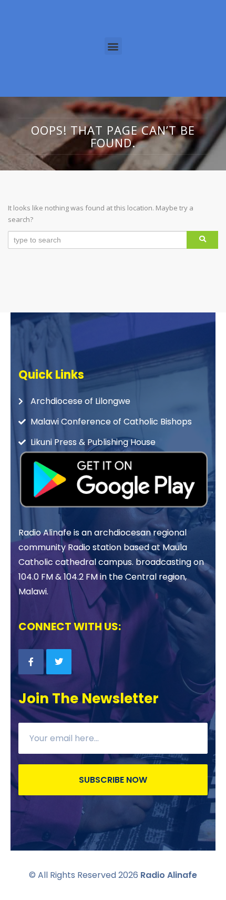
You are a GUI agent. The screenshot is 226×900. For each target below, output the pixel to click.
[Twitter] (58, 661)
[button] (113, 46)
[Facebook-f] (31, 661)
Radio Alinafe (168, 875)
